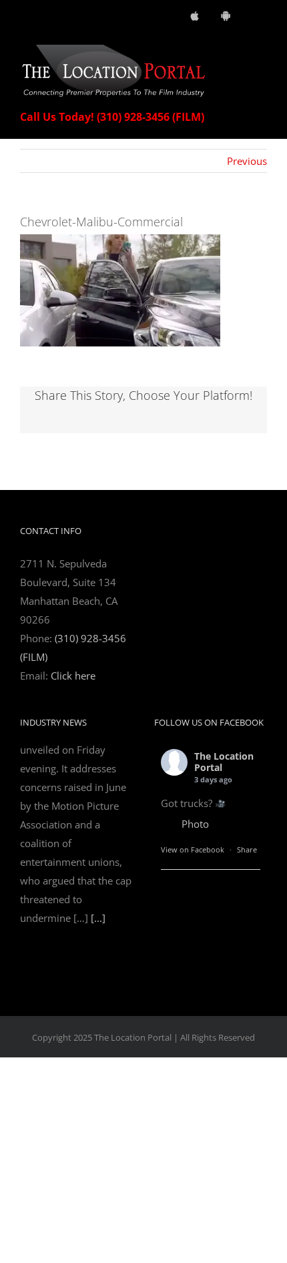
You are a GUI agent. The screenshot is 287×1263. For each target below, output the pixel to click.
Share (247, 849)
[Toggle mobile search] (237, 52)
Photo (195, 823)
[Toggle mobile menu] (261, 52)
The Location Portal (224, 762)
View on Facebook (192, 849)
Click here (73, 675)
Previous (247, 161)
